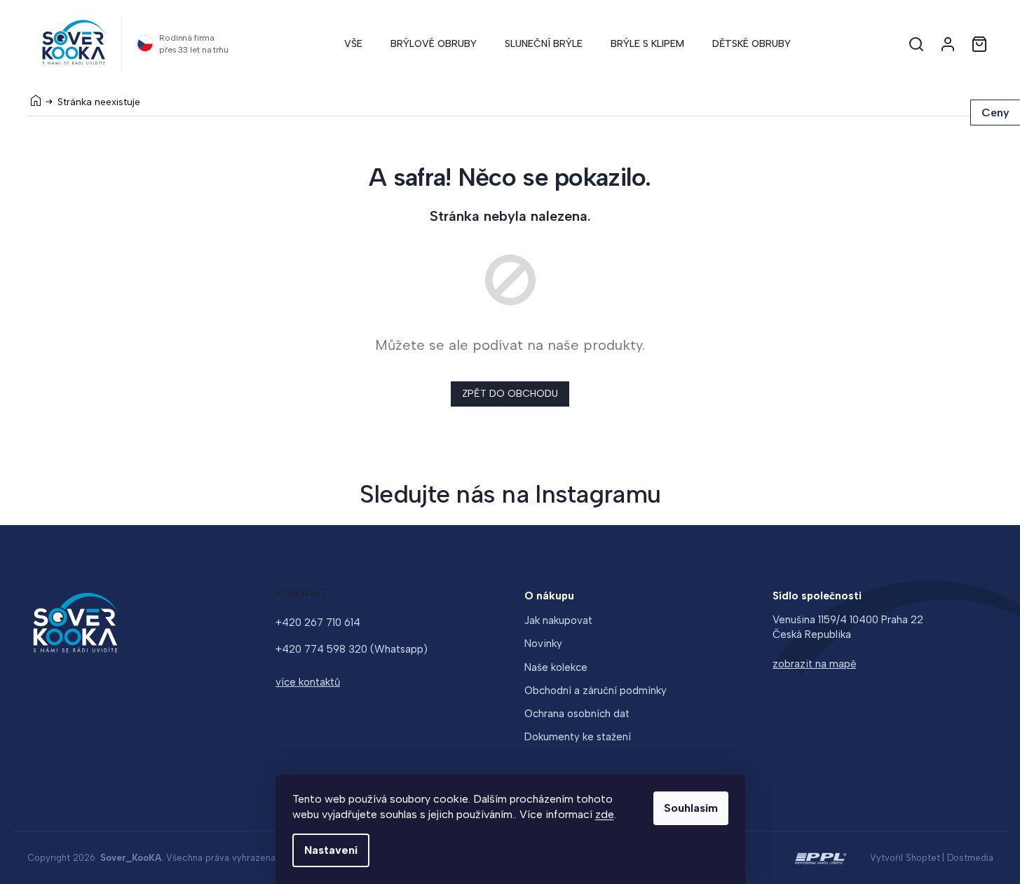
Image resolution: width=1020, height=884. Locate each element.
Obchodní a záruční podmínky (595, 690)
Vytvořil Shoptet (905, 857)
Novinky (543, 643)
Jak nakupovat (558, 620)
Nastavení (331, 850)
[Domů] (35, 100)
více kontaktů (308, 682)
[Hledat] (916, 44)
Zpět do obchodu (510, 394)
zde (604, 814)
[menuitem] (353, 44)
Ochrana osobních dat (577, 713)
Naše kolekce (555, 667)
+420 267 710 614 (318, 622)
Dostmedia (970, 857)
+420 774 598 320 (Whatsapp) (352, 649)
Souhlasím (691, 808)
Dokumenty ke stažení (577, 736)
